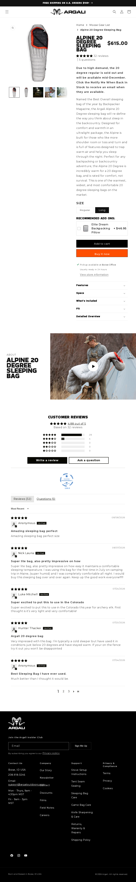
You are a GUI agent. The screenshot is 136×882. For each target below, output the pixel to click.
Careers (44, 815)
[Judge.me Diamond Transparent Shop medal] (66, 480)
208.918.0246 (16, 774)
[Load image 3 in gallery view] (38, 92)
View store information (94, 274)
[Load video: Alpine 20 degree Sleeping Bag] (93, 366)
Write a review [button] (47, 460)
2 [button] (64, 691)
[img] (19, 518)
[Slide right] (64, 92)
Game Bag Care (81, 804)
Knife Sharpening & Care (82, 814)
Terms (106, 773)
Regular (87, 210)
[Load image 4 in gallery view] (50, 92)
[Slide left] (13, 92)
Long (102, 210)
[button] (7, 11)
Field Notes (47, 807)
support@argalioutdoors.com (26, 784)
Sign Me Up (81, 745)
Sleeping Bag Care (79, 795)
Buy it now (102, 254)
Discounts (46, 792)
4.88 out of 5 (77, 423)
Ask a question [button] (88, 460)
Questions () (46, 498)
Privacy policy (51, 753)
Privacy (107, 780)
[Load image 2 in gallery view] (26, 92)
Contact (45, 785)
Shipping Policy (81, 839)
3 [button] (69, 691)
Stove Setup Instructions (79, 772)
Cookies (108, 788)
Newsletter (47, 777)
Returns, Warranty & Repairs (78, 828)
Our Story (46, 770)
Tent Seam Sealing (78, 783)
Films (43, 800)
